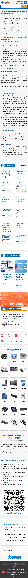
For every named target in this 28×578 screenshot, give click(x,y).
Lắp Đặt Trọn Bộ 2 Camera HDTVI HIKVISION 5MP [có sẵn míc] (7, 184)
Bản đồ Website (22, 569)
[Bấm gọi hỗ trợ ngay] (4, 572)
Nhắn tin (10, 190)
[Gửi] (24, 6)
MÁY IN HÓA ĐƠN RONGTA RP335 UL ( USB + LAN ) (21, 236)
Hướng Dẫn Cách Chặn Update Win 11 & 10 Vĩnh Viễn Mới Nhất (7, 277)
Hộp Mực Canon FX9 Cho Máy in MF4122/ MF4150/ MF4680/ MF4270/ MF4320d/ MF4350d (7, 237)
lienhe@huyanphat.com (11, 480)
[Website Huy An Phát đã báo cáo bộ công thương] (14, 557)
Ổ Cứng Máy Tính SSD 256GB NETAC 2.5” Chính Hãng (20, 211)
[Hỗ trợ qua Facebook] (4, 557)
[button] (2, 2)
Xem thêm (23, 165)
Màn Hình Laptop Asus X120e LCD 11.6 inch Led (7, 210)
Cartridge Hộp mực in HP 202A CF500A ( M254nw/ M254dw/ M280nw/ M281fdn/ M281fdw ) (20, 184)
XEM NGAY (14, 298)
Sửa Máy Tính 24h (21, 484)
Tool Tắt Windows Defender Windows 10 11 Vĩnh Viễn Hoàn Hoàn (20, 277)
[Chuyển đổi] (2, 524)
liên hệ (25, 572)
